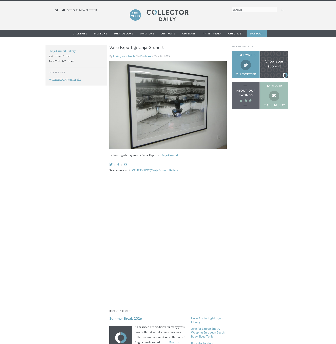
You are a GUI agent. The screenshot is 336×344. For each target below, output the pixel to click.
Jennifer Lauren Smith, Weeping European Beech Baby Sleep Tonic (208, 333)
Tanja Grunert (169, 155)
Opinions (189, 33)
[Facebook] (118, 164)
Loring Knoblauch (124, 56)
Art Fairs (168, 33)
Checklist (235, 33)
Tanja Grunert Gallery (164, 170)
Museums (100, 33)
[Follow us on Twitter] (56, 10)
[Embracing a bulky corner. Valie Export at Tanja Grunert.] (168, 105)
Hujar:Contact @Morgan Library (206, 320)
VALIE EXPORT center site (65, 79)
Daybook (256, 33)
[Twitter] (111, 164)
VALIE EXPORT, (141, 170)
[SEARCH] (282, 9)
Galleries (80, 33)
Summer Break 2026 (125, 318)
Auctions (147, 33)
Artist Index (212, 33)
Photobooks (123, 33)
